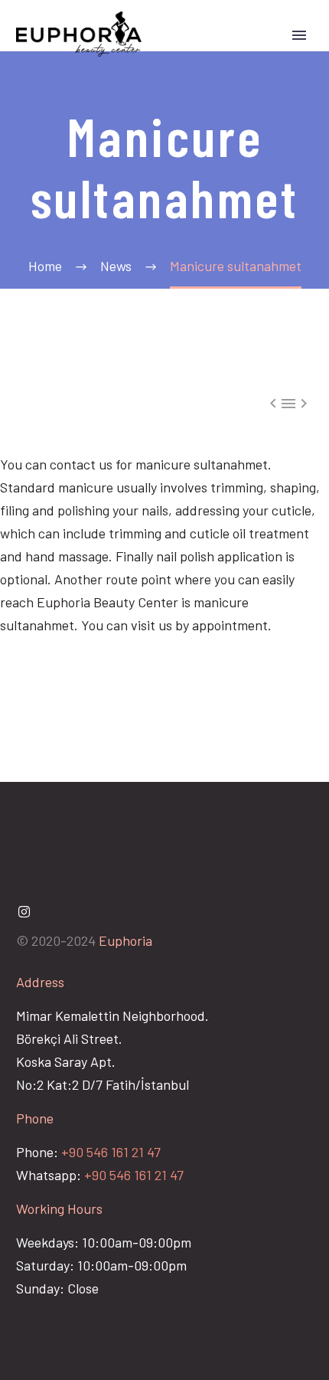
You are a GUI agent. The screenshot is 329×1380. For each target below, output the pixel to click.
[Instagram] (24, 912)
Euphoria (125, 940)
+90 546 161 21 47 (111, 1151)
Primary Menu (299, 35)
